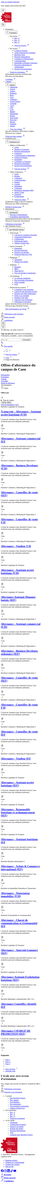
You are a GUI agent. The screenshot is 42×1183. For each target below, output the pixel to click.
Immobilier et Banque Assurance (25, 63)
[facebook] (2, 1171)
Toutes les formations (17, 1118)
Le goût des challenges (22, 278)
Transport (17, 194)
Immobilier (18, 160)
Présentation (5, 375)
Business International (22, 57)
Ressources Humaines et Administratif (23, 66)
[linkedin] (8, 1171)
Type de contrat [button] (8, 400)
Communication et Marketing (24, 155)
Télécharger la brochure (22, 302)
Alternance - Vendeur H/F (16, 758)
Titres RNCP (19, 271)
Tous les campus (11, 354)
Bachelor (17, 267)
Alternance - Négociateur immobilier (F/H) (15, 895)
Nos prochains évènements (23, 280)
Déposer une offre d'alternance (25, 294)
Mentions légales (11, 1160)
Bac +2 (16, 38)
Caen (7, 358)
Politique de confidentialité (14, 1162)
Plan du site (9, 1166)
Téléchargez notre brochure (13, 314)
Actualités (4, 381)
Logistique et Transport (22, 162)
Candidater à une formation (24, 290)
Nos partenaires (15, 1104)
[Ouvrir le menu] (3, 24)
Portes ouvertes (9, 317)
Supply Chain (19, 192)
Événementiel (19, 196)
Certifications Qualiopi (18, 1124)
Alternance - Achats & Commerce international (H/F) (20, 868)
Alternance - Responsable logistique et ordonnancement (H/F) (18, 812)
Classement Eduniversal (22, 237)
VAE (11, 1133)
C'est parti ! (26, 340)
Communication (20, 61)
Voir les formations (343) (9, 405)
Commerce (18, 153)
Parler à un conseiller (21, 296)
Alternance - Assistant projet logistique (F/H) (17, 572)
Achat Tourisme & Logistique (24, 53)
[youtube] (14, 1171)
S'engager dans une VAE (23, 254)
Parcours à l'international (18, 215)
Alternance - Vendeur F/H (16, 546)
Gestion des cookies (12, 1164)
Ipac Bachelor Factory (18, 1098)
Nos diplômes (15, 1102)
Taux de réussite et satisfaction (25, 273)
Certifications (19, 239)
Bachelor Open (19, 55)
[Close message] (3, 10)
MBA (16, 269)
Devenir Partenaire (21, 250)
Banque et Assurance (21, 149)
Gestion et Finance (21, 51)
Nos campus (14, 1100)
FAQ (16, 284)
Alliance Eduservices (21, 243)
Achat (16, 147)
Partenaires (18, 248)
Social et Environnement (23, 69)
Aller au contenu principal (10, 2)
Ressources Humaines (22, 164)
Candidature (8, 320)
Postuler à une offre (21, 298)
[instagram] (5, 1171)
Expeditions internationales (19, 217)
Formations (5, 377)
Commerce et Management (23, 59)
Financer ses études (21, 262)
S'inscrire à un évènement (23, 300)
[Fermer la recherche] (3, 327)
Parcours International (17, 1131)
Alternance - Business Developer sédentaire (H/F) (19, 652)
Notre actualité (19, 282)
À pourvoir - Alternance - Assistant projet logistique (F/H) (21, 413)
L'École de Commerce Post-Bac (25, 235)
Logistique (18, 188)
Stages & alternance (8, 383)
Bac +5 (16, 42)
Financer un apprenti (21, 252)
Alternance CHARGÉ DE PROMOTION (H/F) (15, 1032)
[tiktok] (11, 1171)
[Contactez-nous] (2, 343)
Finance (17, 182)
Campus (8, 81)
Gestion (17, 184)
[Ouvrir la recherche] (3, 323)
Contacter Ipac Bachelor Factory (25, 292)
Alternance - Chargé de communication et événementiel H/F (19, 923)
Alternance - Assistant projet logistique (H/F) (17, 784)
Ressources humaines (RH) (24, 190)
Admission (18, 260)
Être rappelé (8, 346)
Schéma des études (21, 241)
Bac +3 (16, 40)
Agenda (3, 379)
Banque (17, 176)
